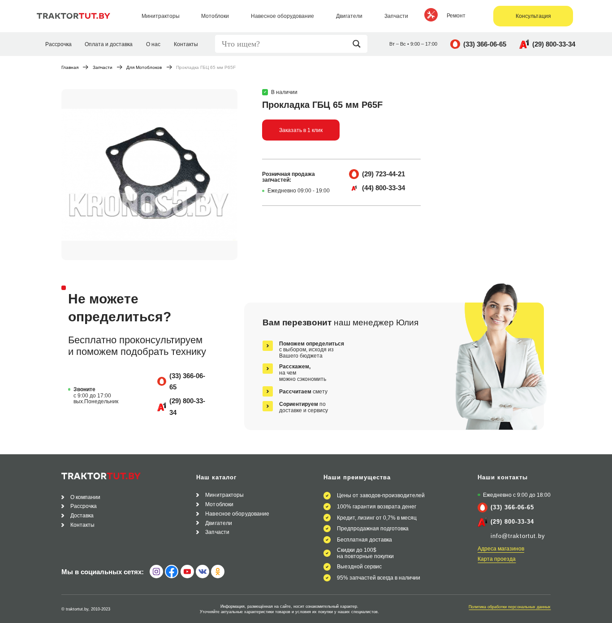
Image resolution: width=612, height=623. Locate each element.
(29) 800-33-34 (553, 44)
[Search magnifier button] (358, 44)
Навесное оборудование (237, 513)
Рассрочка (58, 44)
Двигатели (218, 523)
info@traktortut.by (518, 536)
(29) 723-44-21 (383, 174)
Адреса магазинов (501, 548)
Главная (69, 67)
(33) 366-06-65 (484, 44)
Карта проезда (497, 559)
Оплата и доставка (109, 44)
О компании (85, 497)
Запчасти (102, 67)
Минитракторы (224, 495)
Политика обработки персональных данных (510, 606)
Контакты (186, 44)
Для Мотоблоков (144, 67)
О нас (153, 44)
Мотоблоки (219, 504)
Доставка (82, 515)
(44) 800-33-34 (383, 188)
